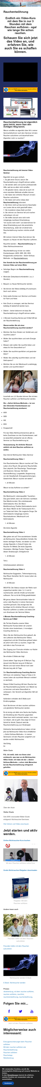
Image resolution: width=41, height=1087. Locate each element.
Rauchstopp (7, 1055)
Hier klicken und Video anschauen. (16, 824)
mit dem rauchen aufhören (24, 991)
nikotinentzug (8, 991)
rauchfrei (20, 994)
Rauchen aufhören (10, 1052)
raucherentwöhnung (10, 997)
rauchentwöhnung (25, 997)
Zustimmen (8, 1083)
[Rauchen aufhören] (20, 3)
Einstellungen (13, 1075)
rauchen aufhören (9, 994)
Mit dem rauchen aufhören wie (14, 1047)
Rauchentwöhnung (10, 1049)
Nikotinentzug (8, 1058)
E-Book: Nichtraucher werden (14, 982)
